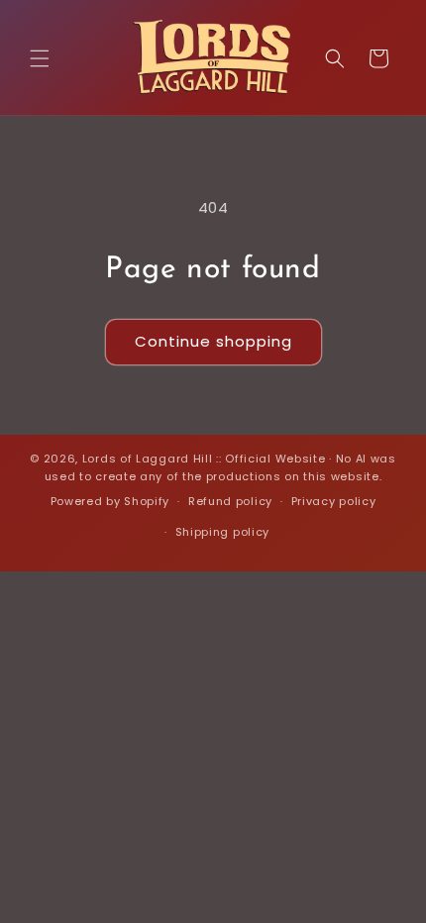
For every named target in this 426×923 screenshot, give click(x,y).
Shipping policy (222, 532)
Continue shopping (213, 341)
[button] (39, 58)
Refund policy (230, 501)
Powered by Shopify (110, 501)
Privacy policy (333, 501)
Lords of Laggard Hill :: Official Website (204, 458)
